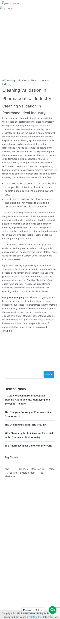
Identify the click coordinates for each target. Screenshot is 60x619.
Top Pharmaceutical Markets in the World (28, 445)
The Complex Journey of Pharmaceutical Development (28, 414)
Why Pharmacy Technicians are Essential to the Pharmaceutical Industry (29, 435)
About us (10, 551)
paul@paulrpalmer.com (26, 603)
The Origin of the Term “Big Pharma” (26, 424)
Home (7, 45)
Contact (9, 570)
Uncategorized (23, 45)
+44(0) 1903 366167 (26, 598)
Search (48, 375)
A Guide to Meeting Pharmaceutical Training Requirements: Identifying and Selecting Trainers (27, 399)
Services (10, 557)
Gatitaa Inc (35, 617)
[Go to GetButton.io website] (53, 616)
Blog (7, 564)
